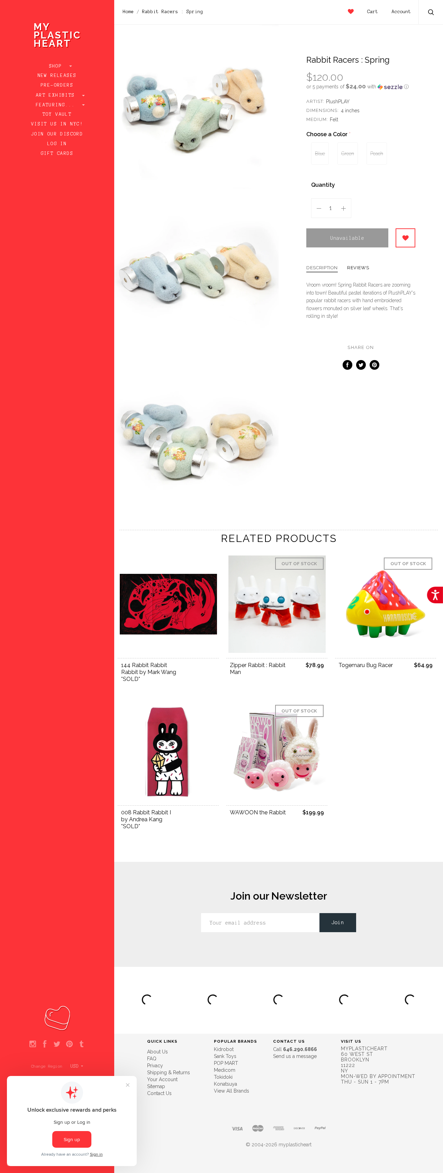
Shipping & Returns (168, 1072)
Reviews (358, 267)
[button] (360, 86)
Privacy (155, 1065)
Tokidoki (223, 1077)
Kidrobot (224, 1049)
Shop (57, 66)
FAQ (151, 1058)
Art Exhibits (57, 95)
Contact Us (159, 1093)
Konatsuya (225, 1084)
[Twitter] (57, 1044)
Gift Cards (57, 153)
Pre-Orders (57, 85)
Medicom (224, 1070)
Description (322, 267)
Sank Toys (225, 1056)
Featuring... (57, 105)
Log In (57, 143)
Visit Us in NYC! (57, 124)
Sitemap (156, 1086)
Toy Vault (57, 114)
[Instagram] (32, 1044)
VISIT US (351, 1041)
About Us (157, 1051)
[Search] (431, 13)
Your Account (162, 1079)
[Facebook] (45, 1044)
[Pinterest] (69, 1044)
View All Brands (231, 1091)
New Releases (57, 75)
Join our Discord (57, 134)
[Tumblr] (81, 1044)
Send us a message (295, 1056)
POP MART (226, 1063)
